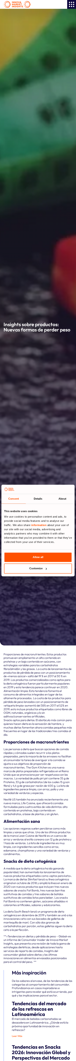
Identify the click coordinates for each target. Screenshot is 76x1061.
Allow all (38, 557)
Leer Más (17, 1036)
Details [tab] (38, 498)
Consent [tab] (13, 498)
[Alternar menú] (71, 4)
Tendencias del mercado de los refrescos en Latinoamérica (39, 1008)
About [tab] (62, 498)
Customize (36, 568)
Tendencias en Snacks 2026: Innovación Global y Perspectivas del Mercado (41, 1052)
